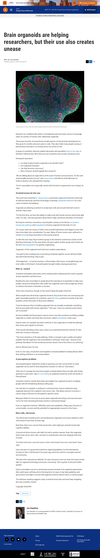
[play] (5, 10)
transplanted (40, 225)
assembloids (62, 318)
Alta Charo (55, 298)
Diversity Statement (62, 540)
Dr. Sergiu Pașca (42, 198)
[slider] (14, 10)
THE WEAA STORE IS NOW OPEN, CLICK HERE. (50, 16)
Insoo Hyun (48, 178)
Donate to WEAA (88, 3)
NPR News (25, 493)
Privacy (37, 540)
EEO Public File (39, 545)
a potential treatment (66, 201)
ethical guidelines (29, 245)
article (23, 235)
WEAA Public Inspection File (64, 536)
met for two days (72, 151)
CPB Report (80, 536)
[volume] (11, 10)
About (37, 536)
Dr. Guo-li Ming (43, 374)
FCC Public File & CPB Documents (83, 540)
